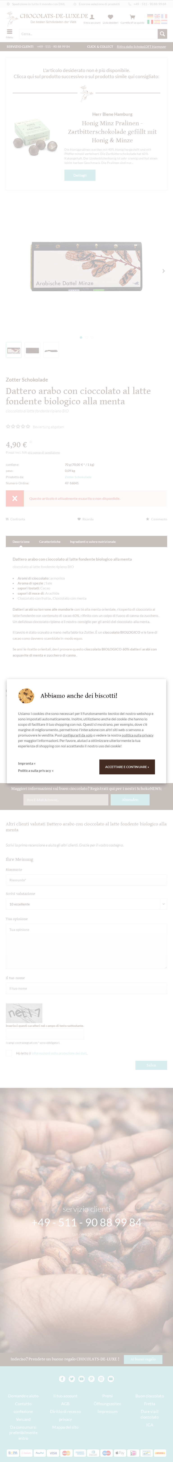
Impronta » (27, 763)
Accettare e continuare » (127, 767)
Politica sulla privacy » (36, 770)
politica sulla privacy (137, 735)
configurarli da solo (78, 735)
